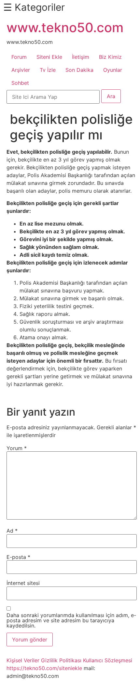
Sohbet (20, 83)
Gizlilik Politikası (61, 660)
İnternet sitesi (23, 583)
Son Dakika (79, 70)
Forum (19, 57)
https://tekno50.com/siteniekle (44, 668)
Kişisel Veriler (23, 660)
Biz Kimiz (110, 57)
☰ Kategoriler (34, 7)
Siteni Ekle (49, 57)
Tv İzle (48, 70)
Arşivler (20, 70)
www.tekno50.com (65, 27)
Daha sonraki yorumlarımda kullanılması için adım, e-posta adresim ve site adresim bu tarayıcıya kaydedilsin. (71, 620)
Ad (12, 530)
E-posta (18, 557)
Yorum (17, 448)
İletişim (80, 57)
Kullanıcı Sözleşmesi (107, 660)
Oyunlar (112, 70)
